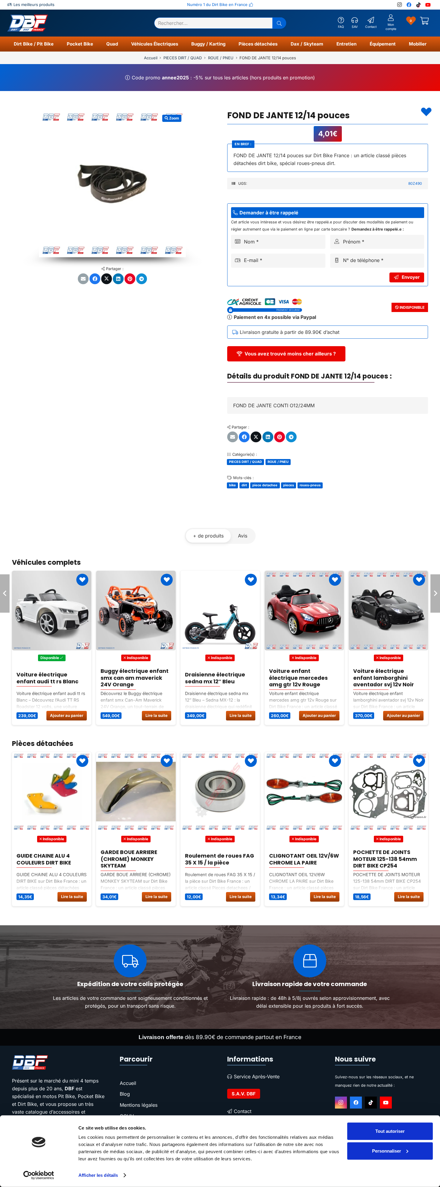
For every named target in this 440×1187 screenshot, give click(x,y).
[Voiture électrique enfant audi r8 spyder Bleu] (304, 610)
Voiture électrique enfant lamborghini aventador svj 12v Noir (215, 678)
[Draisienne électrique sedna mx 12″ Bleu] (51, 610)
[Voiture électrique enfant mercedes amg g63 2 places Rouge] (388, 610)
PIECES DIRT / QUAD (182, 57)
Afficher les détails (98, 1175)
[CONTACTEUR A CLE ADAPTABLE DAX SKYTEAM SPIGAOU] (388, 791)
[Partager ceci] (94, 278)
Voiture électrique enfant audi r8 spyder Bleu (299, 678)
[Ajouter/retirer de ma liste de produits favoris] (426, 112)
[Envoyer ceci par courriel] (83, 278)
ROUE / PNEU (220, 57)
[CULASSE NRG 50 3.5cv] (304, 791)
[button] (56, 44)
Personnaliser (386, 1150)
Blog (125, 1094)
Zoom (173, 118)
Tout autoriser (390, 1131)
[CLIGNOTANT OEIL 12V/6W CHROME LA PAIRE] (135, 791)
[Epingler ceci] (130, 278)
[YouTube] (428, 5)
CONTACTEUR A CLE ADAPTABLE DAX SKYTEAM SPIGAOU (379, 859)
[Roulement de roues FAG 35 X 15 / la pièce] (51, 791)
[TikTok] (418, 5)
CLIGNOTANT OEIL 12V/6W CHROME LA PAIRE (136, 859)
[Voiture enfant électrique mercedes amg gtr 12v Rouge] (135, 610)
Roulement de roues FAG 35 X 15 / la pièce (51, 859)
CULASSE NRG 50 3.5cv (299, 859)
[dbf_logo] (27, 23)
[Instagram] (399, 5)
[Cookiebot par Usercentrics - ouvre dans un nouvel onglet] (39, 1175)
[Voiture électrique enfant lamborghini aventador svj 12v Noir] (220, 610)
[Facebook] (409, 5)
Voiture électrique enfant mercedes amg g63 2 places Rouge (384, 678)
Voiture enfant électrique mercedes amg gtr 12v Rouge (130, 678)
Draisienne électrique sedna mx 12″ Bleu (46, 678)
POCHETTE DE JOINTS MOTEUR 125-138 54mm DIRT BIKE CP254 (216, 859)
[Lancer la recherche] (279, 23)
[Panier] (424, 23)
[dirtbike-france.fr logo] (58, 1062)
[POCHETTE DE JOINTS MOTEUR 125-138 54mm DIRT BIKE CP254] (220, 791)
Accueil (150, 57)
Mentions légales (138, 1105)
